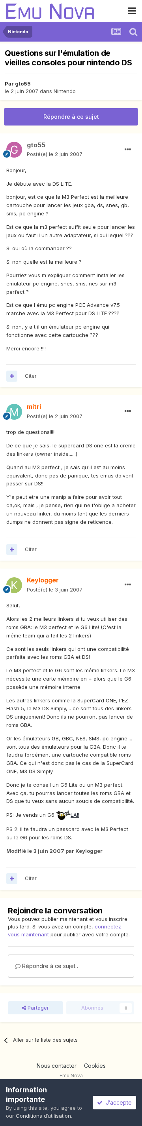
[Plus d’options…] (128, 149)
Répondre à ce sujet (71, 116)
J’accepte (117, 1102)
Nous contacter (57, 1065)
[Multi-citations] (11, 376)
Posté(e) (54, 154)
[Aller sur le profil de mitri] (14, 412)
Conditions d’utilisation (43, 1116)
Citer (31, 376)
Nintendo (65, 91)
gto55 (23, 83)
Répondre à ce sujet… (50, 965)
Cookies (95, 1065)
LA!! (75, 815)
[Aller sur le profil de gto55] (14, 150)
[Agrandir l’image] (63, 815)
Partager (37, 1007)
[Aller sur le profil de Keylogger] (14, 585)
